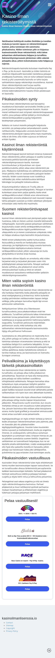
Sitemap (9, 625)
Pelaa (27, 519)
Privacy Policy (12, 631)
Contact (9, 622)
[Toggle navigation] (49, 5)
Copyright (10, 628)
